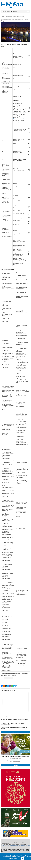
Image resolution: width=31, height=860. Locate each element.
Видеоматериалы (15, 732)
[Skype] (14, 686)
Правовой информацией (14, 858)
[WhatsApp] (12, 686)
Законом (4, 504)
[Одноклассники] (4, 686)
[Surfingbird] (8, 686)
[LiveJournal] (6, 686)
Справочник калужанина (18, 14)
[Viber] (10, 686)
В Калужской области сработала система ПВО (11, 716)
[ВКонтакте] (2, 686)
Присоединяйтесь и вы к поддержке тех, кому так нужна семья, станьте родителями (15, 757)
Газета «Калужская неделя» (7, 14)
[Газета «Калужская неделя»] (12, 7)
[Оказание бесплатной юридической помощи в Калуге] (15, 41)
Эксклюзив (8, 682)
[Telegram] (16, 686)
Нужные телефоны (16, 680)
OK (22, 858)
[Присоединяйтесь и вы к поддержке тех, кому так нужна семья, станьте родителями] (15, 744)
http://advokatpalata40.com (19, 119)
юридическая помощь (8, 677)
